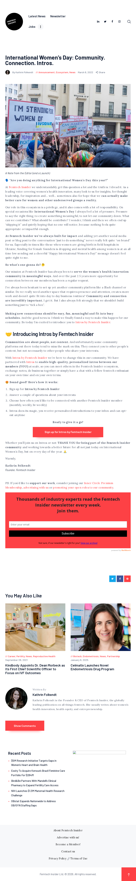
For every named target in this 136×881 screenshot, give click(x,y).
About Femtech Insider (68, 830)
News (72, 72)
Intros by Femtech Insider (92, 322)
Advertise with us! (68, 837)
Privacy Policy (57, 858)
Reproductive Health (44, 656)
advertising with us (36, 487)
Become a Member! (68, 844)
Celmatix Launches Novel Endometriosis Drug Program (92, 667)
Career (11, 656)
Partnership (113, 656)
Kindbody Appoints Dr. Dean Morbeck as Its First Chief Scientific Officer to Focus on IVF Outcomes (35, 669)
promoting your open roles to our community (83, 487)
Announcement (46, 72)
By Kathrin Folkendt (23, 72)
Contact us (68, 851)
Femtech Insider (20, 187)
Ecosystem (62, 72)
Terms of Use (78, 858)
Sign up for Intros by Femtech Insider (68, 432)
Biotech (77, 656)
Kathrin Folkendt (45, 695)
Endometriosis (91, 656)
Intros (30, 362)
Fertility (20, 656)
